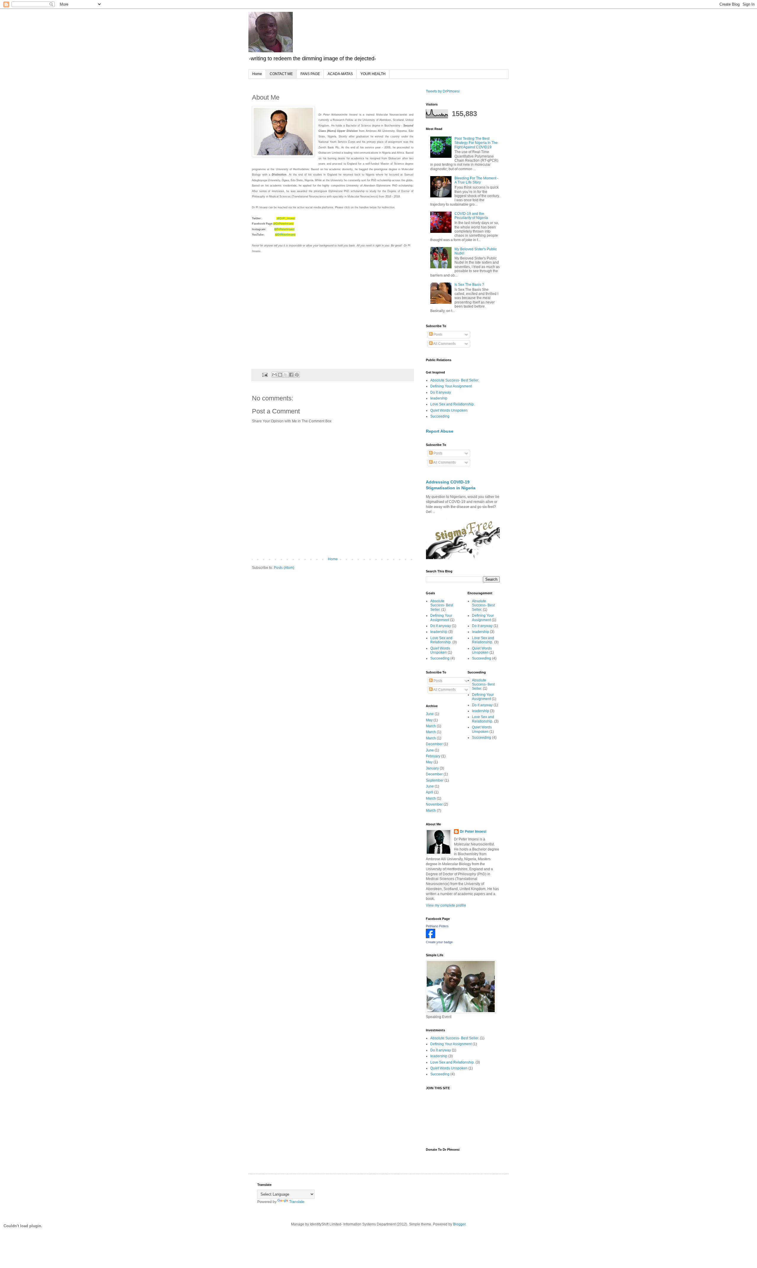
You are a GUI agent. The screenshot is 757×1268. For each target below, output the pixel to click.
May (429, 720)
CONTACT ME (281, 74)
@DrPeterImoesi (283, 223)
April (429, 792)
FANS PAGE (310, 74)
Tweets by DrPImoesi (443, 91)
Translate (296, 1202)
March (431, 726)
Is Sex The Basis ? (469, 285)
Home (257, 74)
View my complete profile (446, 905)
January (432, 768)
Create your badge (439, 942)
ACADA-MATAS (340, 74)
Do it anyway (440, 392)
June (430, 714)
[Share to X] (286, 375)
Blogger (459, 1224)
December (434, 744)
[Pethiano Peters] (430, 937)
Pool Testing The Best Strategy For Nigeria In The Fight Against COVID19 (476, 143)
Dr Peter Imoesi (473, 831)
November (434, 804)
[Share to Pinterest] (297, 375)
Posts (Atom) (284, 568)
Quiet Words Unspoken (449, 410)
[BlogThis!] (280, 375)
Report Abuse (439, 431)
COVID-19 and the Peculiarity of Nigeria (471, 216)
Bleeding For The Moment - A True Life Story (476, 180)
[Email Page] (264, 374)
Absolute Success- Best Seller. (454, 380)
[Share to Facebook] (291, 375)
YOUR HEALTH (373, 74)
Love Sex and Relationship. (452, 404)
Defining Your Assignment (451, 386)
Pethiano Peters (437, 926)
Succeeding (439, 416)
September (435, 780)
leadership (438, 398)
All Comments (444, 344)
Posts (437, 334)
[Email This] (274, 375)
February (433, 756)
